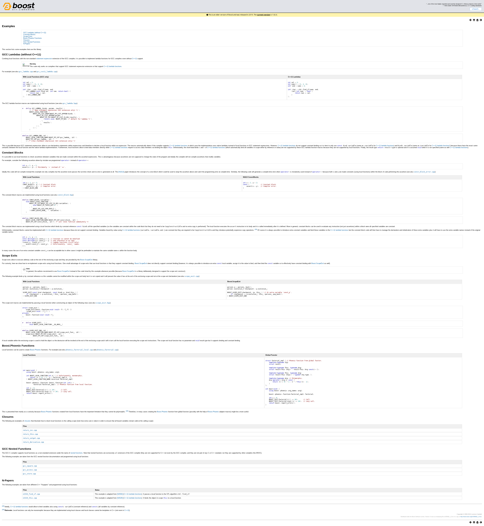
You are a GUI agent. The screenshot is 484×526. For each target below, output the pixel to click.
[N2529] (120, 498)
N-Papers (26, 44)
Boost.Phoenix (35, 350)
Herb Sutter (447, 5)
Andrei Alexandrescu (460, 5)
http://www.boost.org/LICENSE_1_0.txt (470, 516)
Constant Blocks (29, 34)
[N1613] (121, 172)
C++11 (134, 59)
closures (27, 421)
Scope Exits (27, 36)
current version (263, 15)
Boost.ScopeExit (86, 260)
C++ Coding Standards (475, 5)
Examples (8, 26)
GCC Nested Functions (31, 42)
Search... (476, 9)
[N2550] (120, 494)
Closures (26, 40)
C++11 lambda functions (113, 66)
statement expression (44, 59)
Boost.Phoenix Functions (32, 38)
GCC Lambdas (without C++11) (34, 33)
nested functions (76, 453)
